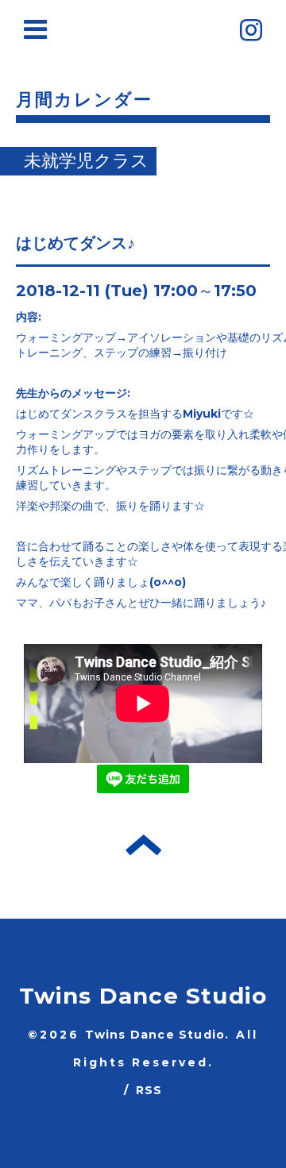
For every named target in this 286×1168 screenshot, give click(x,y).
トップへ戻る (143, 845)
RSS (149, 1090)
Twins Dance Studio (143, 995)
